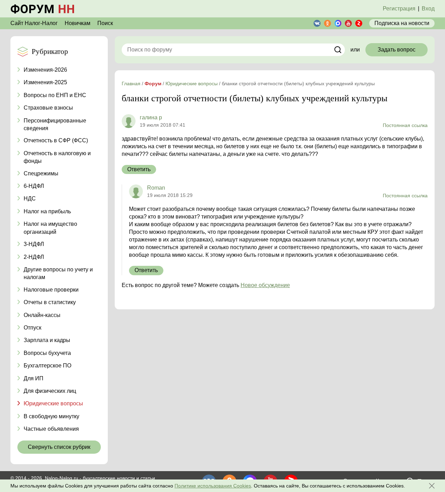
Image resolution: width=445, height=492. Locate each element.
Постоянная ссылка (405, 125)
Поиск (105, 23)
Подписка (401, 23)
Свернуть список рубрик (59, 447)
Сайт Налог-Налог (34, 23)
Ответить (139, 169)
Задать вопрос (396, 50)
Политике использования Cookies (213, 486)
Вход (428, 8)
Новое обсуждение (265, 285)
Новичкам (77, 23)
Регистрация (399, 8)
